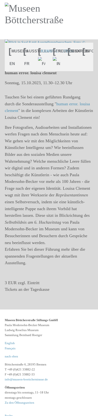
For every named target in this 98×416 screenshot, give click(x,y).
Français (10, 348)
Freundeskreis (58, 51)
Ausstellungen (28, 51)
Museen (14, 51)
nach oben (11, 356)
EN (12, 64)
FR (26, 64)
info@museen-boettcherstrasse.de (26, 379)
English (10, 343)
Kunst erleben (43, 51)
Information (87, 51)
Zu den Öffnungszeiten (19, 402)
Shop (73, 51)
